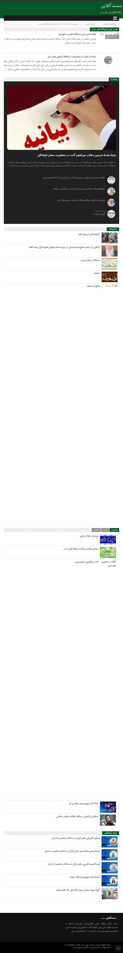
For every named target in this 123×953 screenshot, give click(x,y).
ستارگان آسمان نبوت (90, 260)
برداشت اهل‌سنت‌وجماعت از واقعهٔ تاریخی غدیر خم (72, 57)
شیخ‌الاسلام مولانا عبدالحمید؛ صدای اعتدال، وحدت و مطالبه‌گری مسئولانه (79, 188)
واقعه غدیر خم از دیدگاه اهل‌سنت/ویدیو (77, 34)
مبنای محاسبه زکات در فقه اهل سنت (81, 549)
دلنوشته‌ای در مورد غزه (89, 234)
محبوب (114, 530)
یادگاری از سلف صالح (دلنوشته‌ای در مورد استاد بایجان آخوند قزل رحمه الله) (64, 247)
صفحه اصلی (90, 24)
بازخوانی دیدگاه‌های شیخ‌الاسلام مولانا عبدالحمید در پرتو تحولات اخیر (81, 200)
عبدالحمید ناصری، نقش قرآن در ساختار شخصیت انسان (74, 864)
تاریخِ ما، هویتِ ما (99, 214)
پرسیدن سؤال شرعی (89, 536)
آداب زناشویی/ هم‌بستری (86, 562)
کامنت (96, 530)
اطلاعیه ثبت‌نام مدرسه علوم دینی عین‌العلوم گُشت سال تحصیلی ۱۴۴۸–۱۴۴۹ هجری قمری (74, 177)
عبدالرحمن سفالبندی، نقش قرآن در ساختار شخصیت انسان (72, 851)
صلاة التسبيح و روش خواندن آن (83, 803)
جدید (105, 530)
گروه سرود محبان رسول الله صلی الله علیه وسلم (78, 890)
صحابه (97, 273)
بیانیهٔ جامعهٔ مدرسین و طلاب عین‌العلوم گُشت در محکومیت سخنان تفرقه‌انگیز (76, 155)
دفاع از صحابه (93, 286)
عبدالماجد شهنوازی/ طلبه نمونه (85, 877)
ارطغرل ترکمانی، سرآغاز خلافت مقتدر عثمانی (77, 816)
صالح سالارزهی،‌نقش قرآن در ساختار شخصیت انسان (76, 838)
